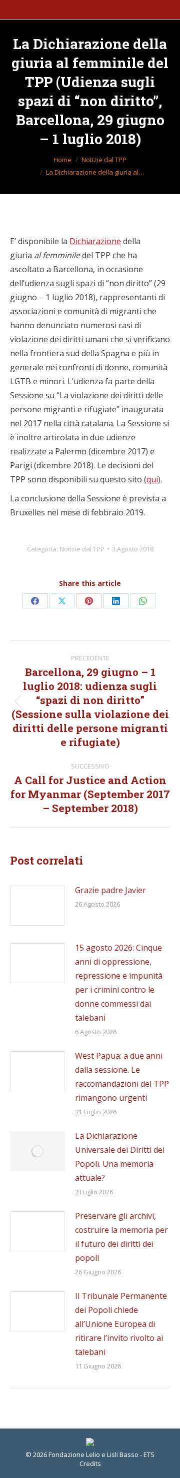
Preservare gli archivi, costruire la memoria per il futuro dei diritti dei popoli (121, 1236)
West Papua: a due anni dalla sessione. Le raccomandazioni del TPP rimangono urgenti (122, 1076)
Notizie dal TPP (82, 548)
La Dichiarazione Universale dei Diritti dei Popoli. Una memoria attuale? (119, 1156)
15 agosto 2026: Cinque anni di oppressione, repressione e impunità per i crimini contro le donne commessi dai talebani (118, 982)
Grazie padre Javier (110, 890)
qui (152, 479)
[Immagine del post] (37, 906)
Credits (90, 1463)
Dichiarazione (95, 241)
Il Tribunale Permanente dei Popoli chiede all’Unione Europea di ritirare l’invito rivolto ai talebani (121, 1323)
